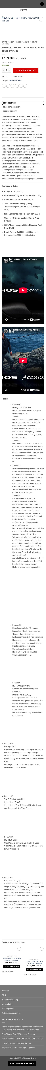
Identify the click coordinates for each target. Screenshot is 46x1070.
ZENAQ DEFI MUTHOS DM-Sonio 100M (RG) (12, 959)
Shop (11, 42)
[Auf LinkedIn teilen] (25, 86)
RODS (18, 42)
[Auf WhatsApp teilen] (4, 86)
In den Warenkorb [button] (12, 966)
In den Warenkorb (25, 70)
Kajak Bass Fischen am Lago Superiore (18, 1048)
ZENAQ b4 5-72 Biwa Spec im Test (16, 1043)
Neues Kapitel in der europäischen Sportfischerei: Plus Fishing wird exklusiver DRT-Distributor (22, 1028)
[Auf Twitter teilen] (12, 86)
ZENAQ (26, 42)
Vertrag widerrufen (22, 1064)
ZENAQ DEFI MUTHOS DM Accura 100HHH (34, 962)
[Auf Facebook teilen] (8, 86)
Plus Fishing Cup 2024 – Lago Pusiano (18, 1034)
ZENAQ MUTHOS (15, 80)
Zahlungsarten (8, 1009)
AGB (4, 995)
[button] (3, 4)
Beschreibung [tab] (9, 103)
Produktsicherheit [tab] (11, 107)
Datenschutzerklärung (11, 1013)
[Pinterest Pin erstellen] (21, 86)
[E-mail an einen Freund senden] (17, 86)
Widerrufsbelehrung (10, 1000)
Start (4, 42)
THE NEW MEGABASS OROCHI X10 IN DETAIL (22, 1039)
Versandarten (7, 1004)
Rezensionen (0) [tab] (10, 111)
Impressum (6, 991)
